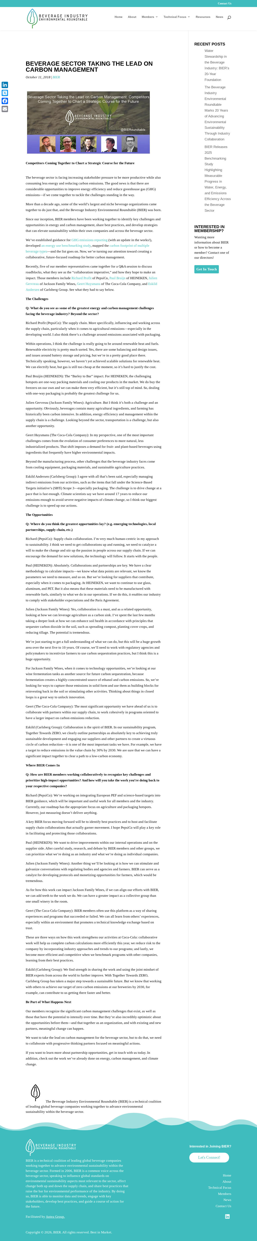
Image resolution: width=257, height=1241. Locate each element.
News (219, 16)
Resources (203, 16)
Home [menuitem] (227, 1175)
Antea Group (55, 1217)
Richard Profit (81, 278)
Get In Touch (206, 269)
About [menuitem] (226, 1182)
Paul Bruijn (117, 278)
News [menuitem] (227, 1200)
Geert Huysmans (88, 284)
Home (118, 16)
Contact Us (224, 3)
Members (148, 16)
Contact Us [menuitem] (223, 1206)
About (132, 16)
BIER (56, 77)
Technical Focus (175, 16)
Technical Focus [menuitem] (219, 1188)
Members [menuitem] (224, 1194)
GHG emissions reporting (89, 240)
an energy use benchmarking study (66, 246)
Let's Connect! (209, 1157)
